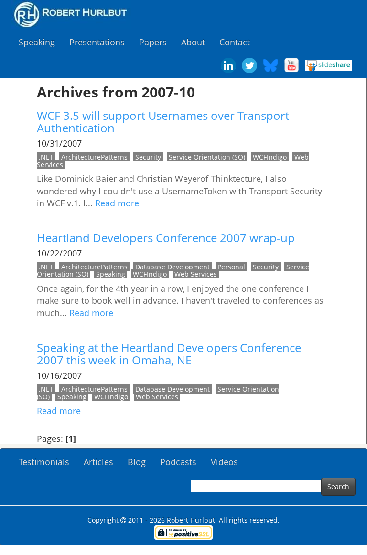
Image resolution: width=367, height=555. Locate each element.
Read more (117, 203)
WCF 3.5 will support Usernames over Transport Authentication (163, 121)
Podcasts (178, 462)
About (193, 42)
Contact (234, 42)
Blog (137, 462)
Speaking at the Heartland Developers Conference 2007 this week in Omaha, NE (169, 354)
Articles (98, 462)
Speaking (37, 42)
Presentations (97, 42)
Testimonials (44, 462)
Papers (153, 42)
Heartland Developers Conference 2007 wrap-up (166, 237)
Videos (224, 462)
